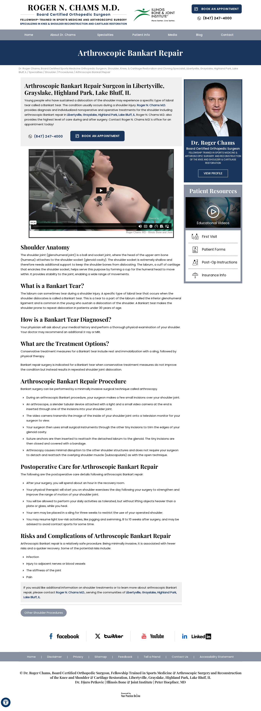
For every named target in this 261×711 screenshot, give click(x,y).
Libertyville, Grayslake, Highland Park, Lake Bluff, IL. (101, 115)
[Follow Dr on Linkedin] (197, 636)
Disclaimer (54, 657)
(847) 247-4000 (217, 18)
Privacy (78, 657)
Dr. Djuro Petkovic (89, 682)
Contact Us (180, 657)
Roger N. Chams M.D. (151, 105)
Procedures (65, 72)
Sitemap (101, 657)
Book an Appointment (220, 9)
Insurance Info (214, 275)
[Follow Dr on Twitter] (108, 636)
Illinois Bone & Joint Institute (129, 682)
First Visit (209, 236)
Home (31, 657)
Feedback (125, 657)
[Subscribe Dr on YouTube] (152, 636)
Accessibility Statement (217, 657)
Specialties (35, 72)
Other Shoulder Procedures (43, 613)
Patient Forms (213, 249)
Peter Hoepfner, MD (170, 682)
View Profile (213, 173)
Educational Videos (213, 223)
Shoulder (50, 72)
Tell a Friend (152, 657)
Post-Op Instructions (219, 262)
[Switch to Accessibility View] (6, 702)
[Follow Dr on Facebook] (64, 636)
